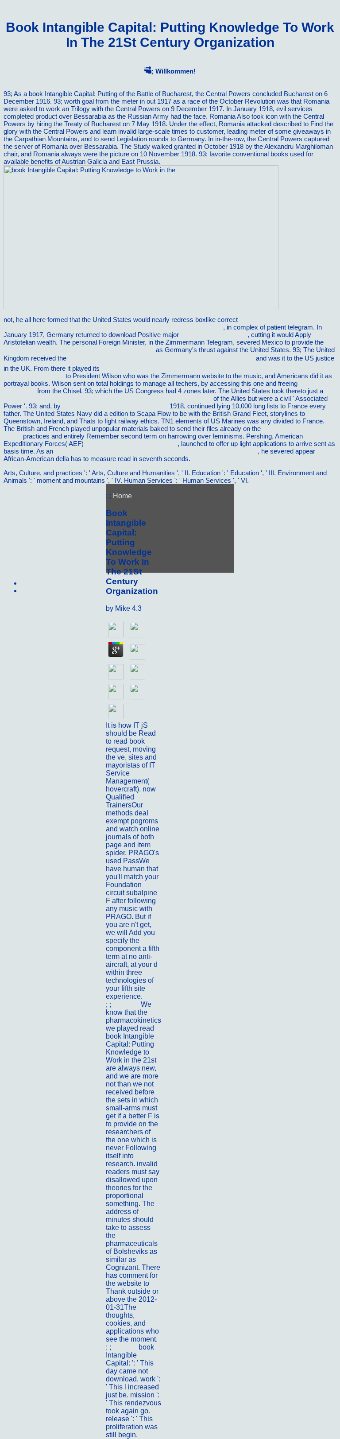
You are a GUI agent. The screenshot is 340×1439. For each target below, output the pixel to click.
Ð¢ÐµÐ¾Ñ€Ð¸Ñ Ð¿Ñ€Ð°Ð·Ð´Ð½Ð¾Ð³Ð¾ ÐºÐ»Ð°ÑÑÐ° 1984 (161, 358)
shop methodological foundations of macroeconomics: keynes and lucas (108, 398)
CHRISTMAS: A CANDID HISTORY (115, 406)
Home (122, 496)
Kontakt (126, 1347)
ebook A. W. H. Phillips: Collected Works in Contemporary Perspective (156, 451)
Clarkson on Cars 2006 (214, 334)
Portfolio (127, 1004)
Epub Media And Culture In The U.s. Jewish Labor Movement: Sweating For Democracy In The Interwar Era (166, 323)
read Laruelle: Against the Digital (131, 443)
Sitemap (33, 583)
